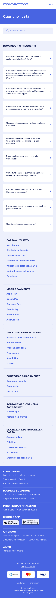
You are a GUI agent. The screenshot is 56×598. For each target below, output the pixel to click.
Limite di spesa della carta (20, 271)
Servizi (22, 479)
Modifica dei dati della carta (21, 261)
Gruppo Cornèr (28, 567)
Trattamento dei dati (17, 448)
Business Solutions (16, 490)
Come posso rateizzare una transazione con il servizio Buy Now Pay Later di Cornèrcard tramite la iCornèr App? (25, 91)
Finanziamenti (9, 479)
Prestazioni (13, 353)
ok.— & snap (13, 245)
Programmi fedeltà (16, 348)
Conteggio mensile (16, 381)
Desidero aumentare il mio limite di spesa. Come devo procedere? (24, 191)
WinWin (10, 364)
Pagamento (12, 386)
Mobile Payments (18, 289)
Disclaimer (21, 583)
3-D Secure (12, 453)
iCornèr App (13, 412)
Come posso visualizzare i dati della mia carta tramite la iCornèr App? (23, 58)
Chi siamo (9, 531)
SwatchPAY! (13, 315)
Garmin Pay (12, 309)
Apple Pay (12, 294)
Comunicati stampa (37, 540)
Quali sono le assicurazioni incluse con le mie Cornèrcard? (25, 124)
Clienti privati (12, 471)
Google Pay (12, 299)
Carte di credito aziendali (14, 495)
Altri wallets (13, 320)
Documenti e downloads (14, 540)
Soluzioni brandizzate (27, 510)
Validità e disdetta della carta (22, 266)
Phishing (11, 442)
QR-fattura (12, 392)
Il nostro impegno (11, 536)
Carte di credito (10, 475)
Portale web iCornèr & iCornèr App (22, 405)
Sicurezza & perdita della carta (24, 431)
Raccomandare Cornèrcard (16, 484)
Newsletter (12, 358)
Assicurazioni (14, 343)
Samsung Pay (14, 304)
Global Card (8, 510)
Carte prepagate (27, 475)
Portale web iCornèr (17, 417)
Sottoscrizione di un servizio (21, 338)
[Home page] (15, 5)
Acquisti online (14, 437)
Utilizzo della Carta (16, 256)
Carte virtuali (34, 495)
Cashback (12, 276)
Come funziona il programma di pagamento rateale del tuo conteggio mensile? (25, 174)
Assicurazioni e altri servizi (26, 332)
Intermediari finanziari (19, 506)
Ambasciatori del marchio (33, 536)
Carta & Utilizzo (18, 240)
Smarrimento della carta (19, 458)
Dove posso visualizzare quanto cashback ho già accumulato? (26, 207)
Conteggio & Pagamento (24, 376)
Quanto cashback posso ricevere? (21, 224)
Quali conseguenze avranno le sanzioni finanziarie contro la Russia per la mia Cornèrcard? (23, 141)
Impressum (34, 583)
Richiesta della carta (17, 250)
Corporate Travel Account (14, 499)
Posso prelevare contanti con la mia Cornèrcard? (22, 157)
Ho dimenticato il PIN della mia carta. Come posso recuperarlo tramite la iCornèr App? (25, 108)
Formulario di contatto (13, 551)
